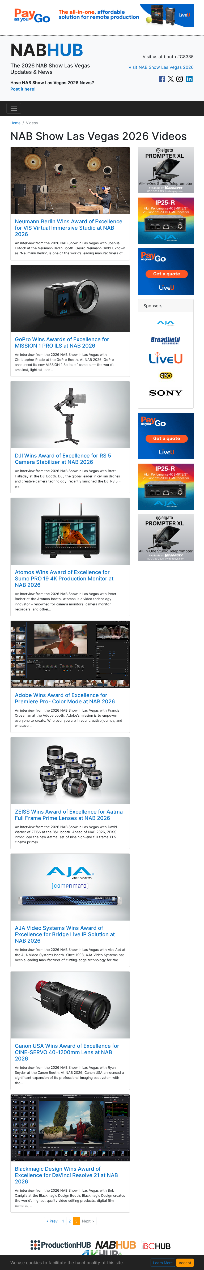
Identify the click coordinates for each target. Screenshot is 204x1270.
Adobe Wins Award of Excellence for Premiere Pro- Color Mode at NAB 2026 (65, 698)
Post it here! (23, 89)
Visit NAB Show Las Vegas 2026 (161, 67)
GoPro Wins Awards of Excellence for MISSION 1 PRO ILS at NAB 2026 (62, 342)
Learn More (163, 1262)
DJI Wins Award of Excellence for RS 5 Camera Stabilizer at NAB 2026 (63, 458)
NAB (46, 50)
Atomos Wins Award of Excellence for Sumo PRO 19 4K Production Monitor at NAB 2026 (64, 578)
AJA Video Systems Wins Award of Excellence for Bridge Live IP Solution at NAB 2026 (65, 934)
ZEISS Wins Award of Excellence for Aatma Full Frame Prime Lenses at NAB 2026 (69, 815)
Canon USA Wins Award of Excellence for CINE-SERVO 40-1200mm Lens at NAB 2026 (67, 1052)
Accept (185, 1262)
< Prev (52, 1221)
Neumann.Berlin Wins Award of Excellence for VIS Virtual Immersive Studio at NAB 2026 (68, 227)
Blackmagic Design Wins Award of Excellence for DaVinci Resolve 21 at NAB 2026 (66, 1175)
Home (15, 123)
